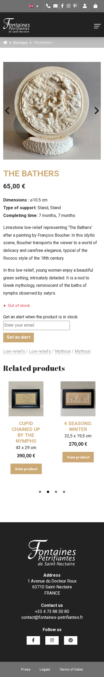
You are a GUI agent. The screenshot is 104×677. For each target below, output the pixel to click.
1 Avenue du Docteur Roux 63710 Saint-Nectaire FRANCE (52, 587)
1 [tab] (40, 492)
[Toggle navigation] (97, 26)
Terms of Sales (71, 669)
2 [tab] (48, 492)
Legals (45, 669)
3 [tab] (56, 492)
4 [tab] (64, 492)
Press (25, 669)
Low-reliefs (14, 351)
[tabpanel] (26, 426)
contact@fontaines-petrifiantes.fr (52, 617)
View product (26, 469)
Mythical (63, 351)
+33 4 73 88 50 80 (52, 611)
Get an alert (18, 337)
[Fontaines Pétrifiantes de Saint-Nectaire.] (5, 42)
